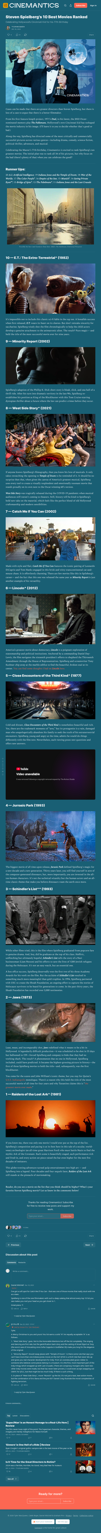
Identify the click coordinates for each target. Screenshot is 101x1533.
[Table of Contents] (2, 766)
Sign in (93, 5)
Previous (15, 1245)
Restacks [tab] (21, 1262)
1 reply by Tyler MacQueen (24, 1316)
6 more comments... (14, 1403)
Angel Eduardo (22, 1434)
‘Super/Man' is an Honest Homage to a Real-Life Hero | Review (37, 1424)
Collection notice (86, 1515)
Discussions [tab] (24, 1416)
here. (62, 668)
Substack (38, 1528)
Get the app (63, 1521)
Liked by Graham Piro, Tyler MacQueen (26, 1327)
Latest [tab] (14, 1416)
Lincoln (56, 668)
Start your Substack (44, 1521)
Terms (75, 1515)
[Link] (2, 169)
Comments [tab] (11, 1262)
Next (87, 1245)
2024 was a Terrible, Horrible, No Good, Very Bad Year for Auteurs (34, 1465)
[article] (50, 1430)
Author (14, 1288)
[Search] (65, 5)
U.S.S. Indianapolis (15, 1080)
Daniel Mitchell (17, 1285)
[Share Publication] (70, 5)
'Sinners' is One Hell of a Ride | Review (28, 1444)
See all (11, 1479)
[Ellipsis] (94, 1285)
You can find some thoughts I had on (32, 668)
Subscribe (80, 5)
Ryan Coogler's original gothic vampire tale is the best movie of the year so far (39, 1448)
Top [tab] (8, 1416)
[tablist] (16, 1262)
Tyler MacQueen (18, 27)
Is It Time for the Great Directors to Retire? (30, 1462)
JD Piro (14, 1324)
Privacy (69, 1515)
